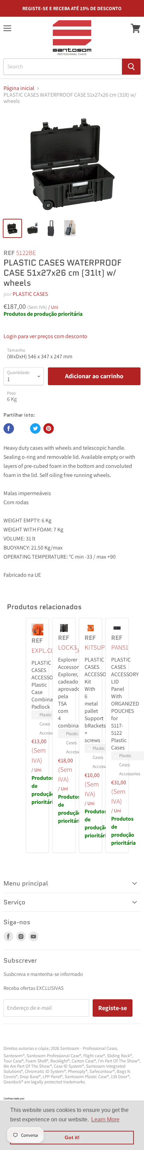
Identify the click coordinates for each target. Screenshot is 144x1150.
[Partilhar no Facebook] (8, 428)
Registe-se (112, 1008)
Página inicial (18, 88)
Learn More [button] (105, 1119)
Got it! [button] (72, 1137)
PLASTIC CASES (30, 294)
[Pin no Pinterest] (48, 428)
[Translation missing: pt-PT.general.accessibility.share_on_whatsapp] (22, 428)
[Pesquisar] (131, 67)
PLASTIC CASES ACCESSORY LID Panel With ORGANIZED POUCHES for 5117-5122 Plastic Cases (125, 703)
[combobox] (62, 67)
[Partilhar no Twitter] (35, 428)
